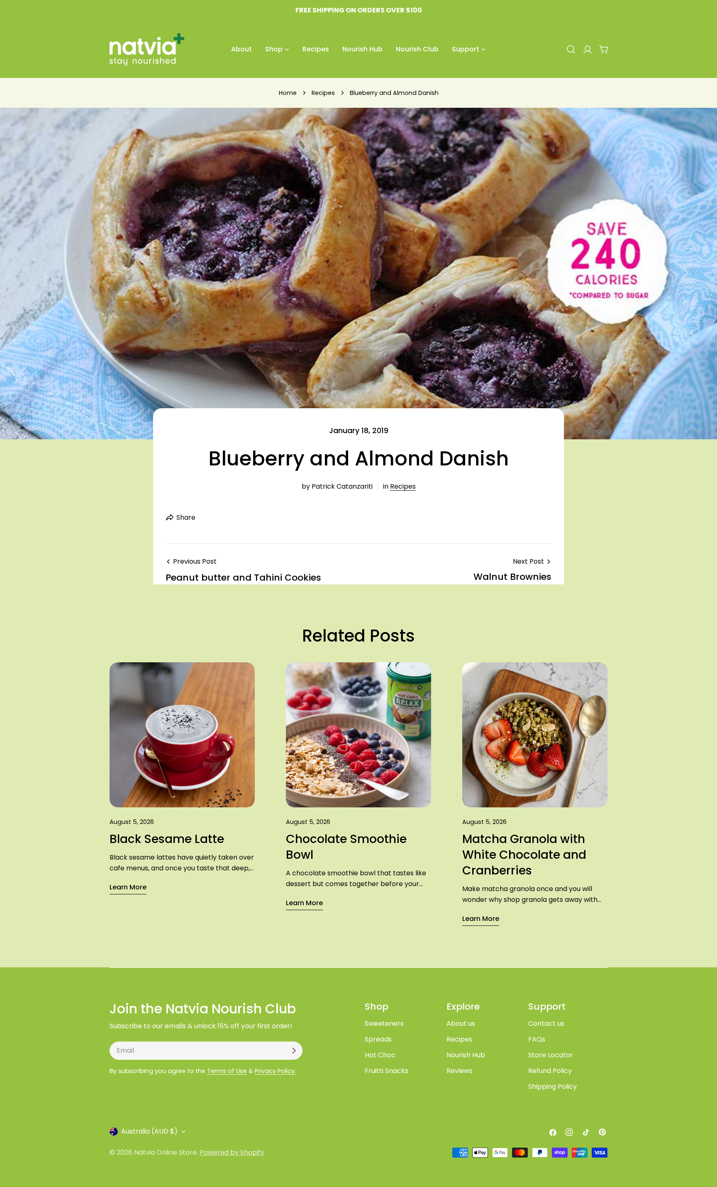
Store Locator (550, 1055)
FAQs (536, 1039)
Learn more (128, 887)
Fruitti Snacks (386, 1071)
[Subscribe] (294, 1051)
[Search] (571, 49)
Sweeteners (384, 1023)
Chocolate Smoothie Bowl (346, 847)
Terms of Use (227, 1071)
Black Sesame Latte (167, 839)
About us (460, 1023)
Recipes (323, 93)
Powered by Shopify (232, 1152)
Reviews (459, 1071)
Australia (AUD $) (149, 1131)
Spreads (378, 1039)
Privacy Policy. (275, 1071)
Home (288, 93)
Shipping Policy (552, 1086)
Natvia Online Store (165, 1152)
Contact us (546, 1023)
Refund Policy (550, 1071)
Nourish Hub (465, 1055)
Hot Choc (380, 1055)
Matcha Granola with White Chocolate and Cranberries (524, 855)
